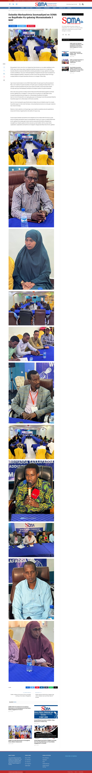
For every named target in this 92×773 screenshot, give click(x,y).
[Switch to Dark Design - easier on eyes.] (80, 4)
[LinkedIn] (4, 73)
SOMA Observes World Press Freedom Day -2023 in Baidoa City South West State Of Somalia (44, 696)
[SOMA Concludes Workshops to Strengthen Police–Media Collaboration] (20, 732)
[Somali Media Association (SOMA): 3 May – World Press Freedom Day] (46, 711)
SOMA (24, 772)
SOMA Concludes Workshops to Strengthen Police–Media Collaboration (19, 741)
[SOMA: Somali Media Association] (46, 4)
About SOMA (29, 7)
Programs (47, 7)
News (54, 7)
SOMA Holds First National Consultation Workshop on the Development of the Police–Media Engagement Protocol (19, 708)
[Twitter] (4, 70)
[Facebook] (4, 67)
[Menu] (9, 8)
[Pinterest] (4, 77)
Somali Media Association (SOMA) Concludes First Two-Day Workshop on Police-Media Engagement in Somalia (45, 742)
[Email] (4, 80)
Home (22, 7)
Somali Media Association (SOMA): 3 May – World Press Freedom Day (28, 0)
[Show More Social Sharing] (37, 26)
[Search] (83, 4)
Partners (38, 7)
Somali (69, 7)
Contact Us (62, 7)
